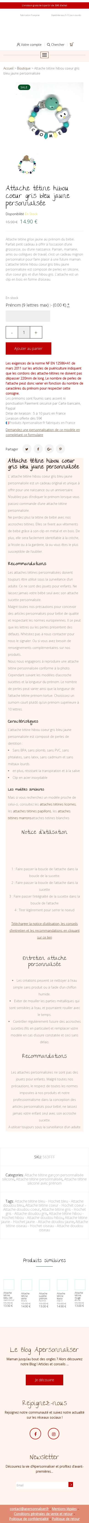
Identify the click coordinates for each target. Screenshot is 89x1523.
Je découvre (44, 1379)
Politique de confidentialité (29, 1519)
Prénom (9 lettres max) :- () (38, 305)
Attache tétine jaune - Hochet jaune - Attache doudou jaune (44, 1219)
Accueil (8, 68)
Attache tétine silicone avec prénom (57, 1181)
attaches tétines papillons (32, 811)
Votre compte (31, 44)
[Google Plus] (49, 448)
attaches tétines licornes (58, 804)
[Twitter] (26, 448)
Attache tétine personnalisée (39, 1179)
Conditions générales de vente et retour (43, 1514)
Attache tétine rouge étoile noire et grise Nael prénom (80, 1300)
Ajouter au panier (28, 348)
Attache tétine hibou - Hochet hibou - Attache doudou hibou (43, 1215)
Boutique (24, 68)
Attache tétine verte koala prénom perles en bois (26, 1301)
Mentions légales (64, 1509)
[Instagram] (53, 1433)
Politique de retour (66, 1519)
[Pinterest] (60, 448)
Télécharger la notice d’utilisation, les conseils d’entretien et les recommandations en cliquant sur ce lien (45, 931)
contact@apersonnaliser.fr (29, 1509)
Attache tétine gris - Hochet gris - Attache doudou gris (46, 1211)
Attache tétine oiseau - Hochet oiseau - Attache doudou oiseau (47, 1225)
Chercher (57, 44)
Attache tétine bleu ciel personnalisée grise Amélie (10, 1299)
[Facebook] (38, 448)
